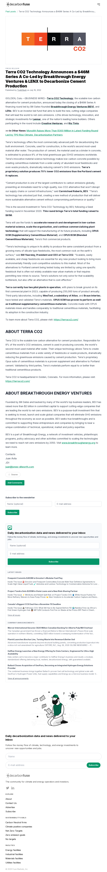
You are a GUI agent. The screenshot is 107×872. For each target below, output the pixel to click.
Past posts (10, 11)
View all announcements (18, 678)
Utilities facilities (13, 862)
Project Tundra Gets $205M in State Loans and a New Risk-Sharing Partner (43, 591)
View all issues (14, 615)
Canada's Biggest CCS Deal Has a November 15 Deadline (34, 604)
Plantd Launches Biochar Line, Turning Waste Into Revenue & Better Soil (41, 639)
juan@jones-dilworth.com (19, 466)
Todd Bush (22, 90)
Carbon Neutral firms (16, 822)
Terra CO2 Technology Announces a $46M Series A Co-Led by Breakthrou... (57, 11)
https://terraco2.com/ (66, 319)
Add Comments (15, 483)
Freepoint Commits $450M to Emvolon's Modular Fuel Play (35, 578)
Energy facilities (13, 850)
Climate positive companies (18, 826)
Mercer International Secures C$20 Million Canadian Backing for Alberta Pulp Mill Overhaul (50, 628)
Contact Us (11, 803)
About (8, 799)
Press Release (12, 68)
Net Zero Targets (13, 830)
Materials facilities (14, 858)
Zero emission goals (15, 835)
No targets (10, 839)
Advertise (10, 807)
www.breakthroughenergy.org (78, 442)
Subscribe (10, 811)
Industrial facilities (14, 854)
